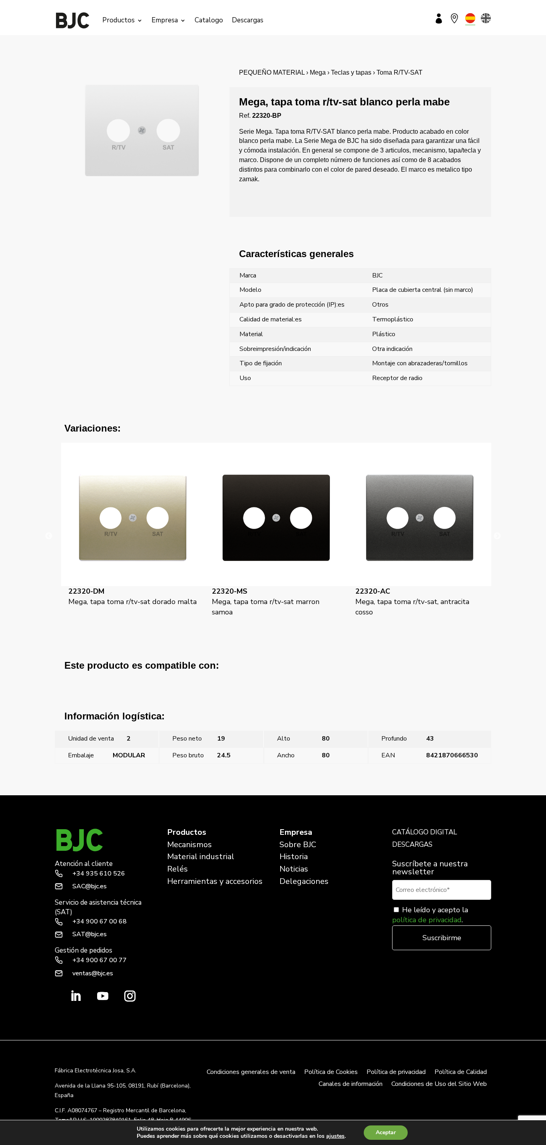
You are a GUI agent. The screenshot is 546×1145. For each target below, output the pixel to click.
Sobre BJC (297, 844)
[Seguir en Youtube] (103, 996)
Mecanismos (189, 844)
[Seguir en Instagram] (130, 996)
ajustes (335, 1136)
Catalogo (209, 20)
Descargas (247, 20)
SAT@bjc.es (89, 934)
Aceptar (386, 1132)
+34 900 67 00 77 (99, 960)
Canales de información (351, 1084)
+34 (98, 873)
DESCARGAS (412, 844)
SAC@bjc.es (89, 886)
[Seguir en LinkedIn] (75, 996)
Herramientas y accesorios (215, 881)
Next (497, 536)
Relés (177, 869)
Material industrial (200, 856)
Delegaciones (304, 881)
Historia (293, 856)
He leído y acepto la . (430, 915)
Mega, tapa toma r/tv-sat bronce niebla (108, 790)
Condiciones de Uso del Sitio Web (439, 1084)
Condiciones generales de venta (251, 1072)
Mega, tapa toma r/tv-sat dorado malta (132, 596)
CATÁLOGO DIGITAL (424, 832)
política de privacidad (427, 920)
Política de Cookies (331, 1072)
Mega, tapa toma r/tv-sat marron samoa (265, 601)
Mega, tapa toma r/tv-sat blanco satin (439, 790)
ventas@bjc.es (92, 973)
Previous (49, 536)
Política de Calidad (460, 1072)
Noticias (293, 869)
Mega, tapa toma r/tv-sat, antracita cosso (412, 601)
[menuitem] (470, 18)
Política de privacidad (396, 1072)
